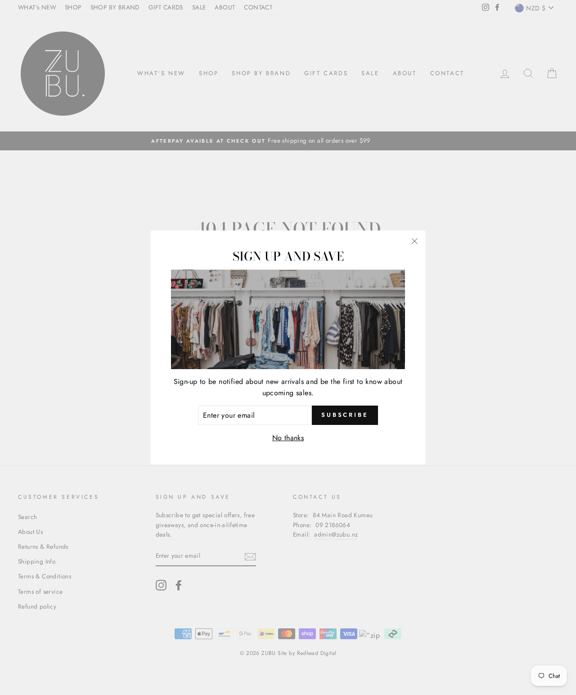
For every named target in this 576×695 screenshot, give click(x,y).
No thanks (288, 438)
